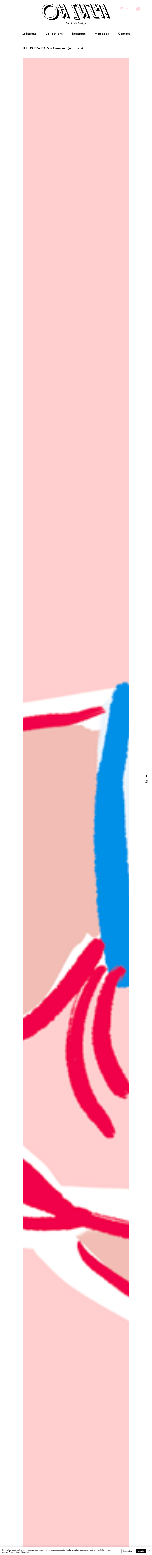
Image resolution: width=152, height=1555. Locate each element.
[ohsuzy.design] (146, 776)
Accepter (141, 1551)
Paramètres (127, 1551)
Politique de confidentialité (19, 1552)
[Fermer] (149, 1551)
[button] (138, 8)
